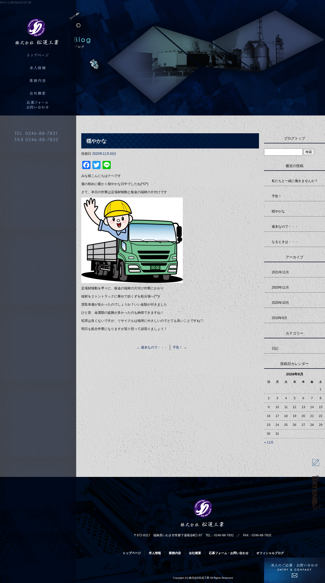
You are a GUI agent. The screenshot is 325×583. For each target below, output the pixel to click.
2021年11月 (280, 272)
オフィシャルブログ (270, 553)
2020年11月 (280, 287)
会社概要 (38, 92)
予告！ (180, 347)
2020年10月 (280, 303)
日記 (275, 348)
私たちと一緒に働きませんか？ (295, 181)
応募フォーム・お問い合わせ (38, 105)
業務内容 (38, 80)
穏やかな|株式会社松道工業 (15, 2)
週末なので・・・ (152, 347)
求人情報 (38, 67)
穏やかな (278, 211)
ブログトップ (294, 138)
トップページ (38, 54)
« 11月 (268, 442)
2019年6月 (279, 318)
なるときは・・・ (285, 242)
